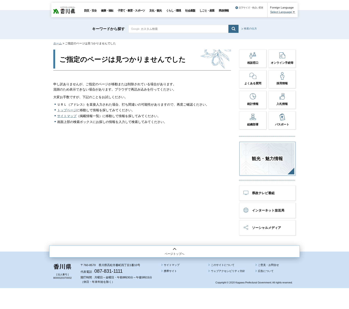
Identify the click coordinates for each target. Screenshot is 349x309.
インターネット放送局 (268, 210)
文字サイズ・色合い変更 (251, 7)
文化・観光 (155, 10)
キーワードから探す (108, 29)
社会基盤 (190, 10)
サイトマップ (67, 116)
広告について (266, 271)
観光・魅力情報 (267, 158)
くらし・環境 (173, 10)
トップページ (67, 110)
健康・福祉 (107, 10)
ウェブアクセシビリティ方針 (228, 271)
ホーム (57, 43)
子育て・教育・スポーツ (131, 10)
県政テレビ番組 (263, 193)
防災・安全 (90, 10)
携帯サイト (170, 271)
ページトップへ (174, 253)
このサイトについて (222, 264)
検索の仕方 (250, 28)
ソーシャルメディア (266, 227)
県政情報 (224, 10)
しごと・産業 (207, 10)
